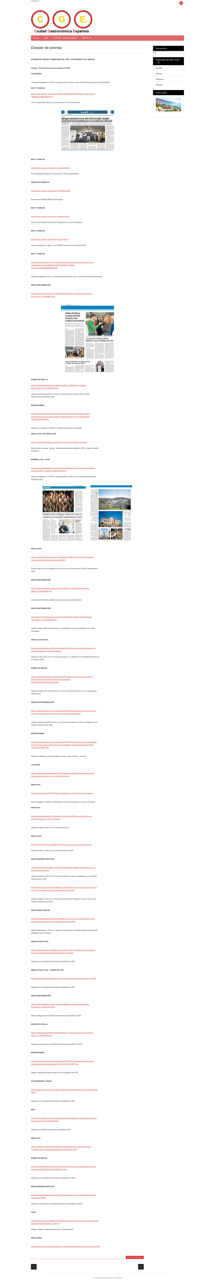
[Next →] (141, 1267)
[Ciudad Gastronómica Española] (62, 34)
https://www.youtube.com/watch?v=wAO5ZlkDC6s (50, 168)
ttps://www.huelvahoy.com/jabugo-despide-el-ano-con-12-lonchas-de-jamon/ (62, 845)
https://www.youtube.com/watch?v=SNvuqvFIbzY (50, 216)
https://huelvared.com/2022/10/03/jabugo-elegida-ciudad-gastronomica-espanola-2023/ (65, 1246)
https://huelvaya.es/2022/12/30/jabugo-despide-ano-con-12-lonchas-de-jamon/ (62, 793)
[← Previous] (34, 1267)
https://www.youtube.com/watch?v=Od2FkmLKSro (50, 191)
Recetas (159, 85)
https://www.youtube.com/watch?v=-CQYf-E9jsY (50, 239)
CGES (46, 38)
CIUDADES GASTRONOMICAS (65, 38)
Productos (160, 79)
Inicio (36, 38)
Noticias (138, 1257)
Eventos (130, 1257)
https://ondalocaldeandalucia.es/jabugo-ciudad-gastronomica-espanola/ (59, 442)
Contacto (86, 38)
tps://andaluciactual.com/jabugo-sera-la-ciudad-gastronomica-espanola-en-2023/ (64, 978)
